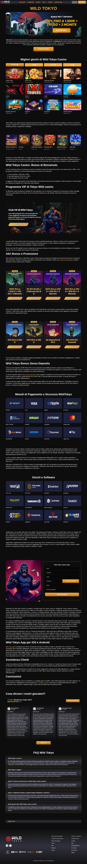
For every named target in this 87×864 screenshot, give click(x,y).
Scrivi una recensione (73, 700)
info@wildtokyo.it (75, 845)
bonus (63, 616)
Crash (52, 64)
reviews (46, 682)
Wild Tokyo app (10, 646)
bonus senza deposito (29, 374)
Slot (71, 64)
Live (33, 64)
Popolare (13, 64)
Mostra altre (43, 742)
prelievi (9, 457)
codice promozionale (66, 260)
